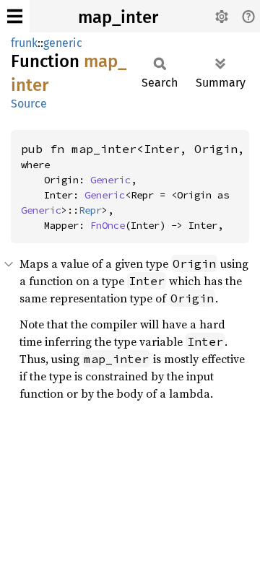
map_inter (118, 17)
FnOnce (107, 225)
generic (62, 43)
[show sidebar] (15, 16)
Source (29, 103)
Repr (90, 210)
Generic (110, 179)
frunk (24, 43)
